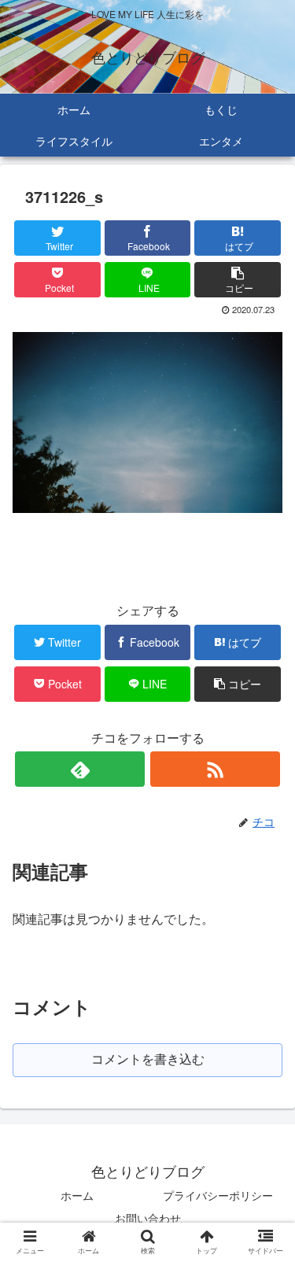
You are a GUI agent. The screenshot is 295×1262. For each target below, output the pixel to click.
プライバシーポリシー (218, 1195)
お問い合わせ (148, 1218)
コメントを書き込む (148, 1059)
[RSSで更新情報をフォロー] (215, 769)
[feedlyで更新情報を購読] (80, 769)
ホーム (77, 1195)
